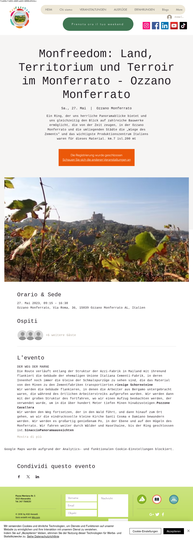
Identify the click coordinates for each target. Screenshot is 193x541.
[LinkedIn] (164, 25)
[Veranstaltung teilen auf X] (28, 476)
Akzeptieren (174, 531)
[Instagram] (146, 25)
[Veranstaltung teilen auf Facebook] (19, 476)
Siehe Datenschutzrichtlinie (43, 536)
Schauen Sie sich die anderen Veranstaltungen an (97, 159)
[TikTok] (183, 25)
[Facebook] (155, 25)
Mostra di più (29, 437)
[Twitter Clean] (157, 514)
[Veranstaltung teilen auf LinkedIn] (37, 476)
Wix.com (36, 517)
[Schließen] (188, 531)
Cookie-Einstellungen (145, 531)
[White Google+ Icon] (151, 514)
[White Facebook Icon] (163, 514)
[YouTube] (174, 25)
